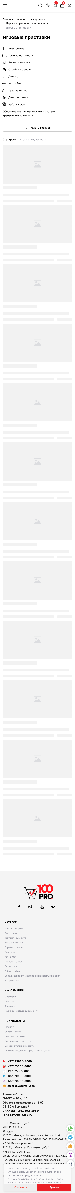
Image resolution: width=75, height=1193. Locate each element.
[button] (33, 139)
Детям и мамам (13, 966)
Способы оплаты (13, 1031)
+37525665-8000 (19, 1071)
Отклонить (20, 1187)
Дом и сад (10, 952)
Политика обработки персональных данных (28, 1050)
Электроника (11, 933)
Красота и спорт (13, 961)
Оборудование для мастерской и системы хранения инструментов (32, 978)
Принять (54, 1187)
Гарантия (9, 1027)
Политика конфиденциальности (21, 1010)
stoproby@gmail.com (21, 1086)
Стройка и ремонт (14, 947)
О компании (11, 996)
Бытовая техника (14, 942)
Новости (9, 1001)
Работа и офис (12, 971)
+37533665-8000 (19, 1061)
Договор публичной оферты (19, 1045)
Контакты (10, 1006)
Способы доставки (15, 1036)
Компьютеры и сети (15, 937)
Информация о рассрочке (18, 1041)
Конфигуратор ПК (14, 928)
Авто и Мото (11, 956)
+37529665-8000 (19, 1066)
